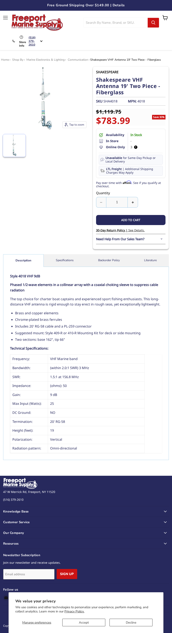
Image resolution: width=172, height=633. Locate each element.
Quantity (103, 193)
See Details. (120, 230)
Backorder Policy (109, 260)
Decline (131, 622)
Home (5, 60)
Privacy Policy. (74, 611)
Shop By (17, 60)
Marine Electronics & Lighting (45, 60)
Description (23, 260)
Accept (84, 622)
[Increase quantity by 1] (133, 202)
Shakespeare (107, 72)
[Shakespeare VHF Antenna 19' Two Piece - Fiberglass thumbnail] (14, 145)
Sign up (67, 574)
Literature (150, 260)
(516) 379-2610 (32, 41)
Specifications (65, 260)
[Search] (153, 23)
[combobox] (116, 23)
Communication (78, 60)
